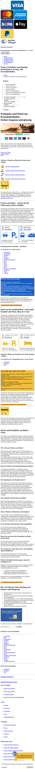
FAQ (2, 155)
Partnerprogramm (8, 731)
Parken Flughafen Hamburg (11, 759)
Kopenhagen (7, 649)
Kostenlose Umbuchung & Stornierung (15, 179)
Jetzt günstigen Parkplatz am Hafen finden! (11, 305)
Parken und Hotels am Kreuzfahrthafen (14, 697)
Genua (5, 256)
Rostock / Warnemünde (10, 268)
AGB (5, 714)
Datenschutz (7, 711)
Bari (5, 637)
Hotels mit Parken (10, 86)
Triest (5, 271)
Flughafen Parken (8, 58)
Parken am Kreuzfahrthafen (13, 94)
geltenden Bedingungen (7, 198)
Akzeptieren (30, 767)
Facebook (6, 734)
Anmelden (19, 626)
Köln (5, 262)
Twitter (6, 736)
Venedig (6, 273)
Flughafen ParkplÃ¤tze (7, 677)
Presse (5, 728)
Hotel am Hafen (5, 154)
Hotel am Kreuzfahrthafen (12, 91)
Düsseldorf (7, 362)
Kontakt (6, 705)
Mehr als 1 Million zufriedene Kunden (15, 174)
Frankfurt (6, 255)
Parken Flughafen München (11, 744)
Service (6, 63)
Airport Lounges (10, 89)
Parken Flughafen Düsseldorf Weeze (13, 750)
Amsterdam (7, 252)
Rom (5, 267)
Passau (5, 265)
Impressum (7, 708)
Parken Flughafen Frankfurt (11, 747)
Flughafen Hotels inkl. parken (9, 682)
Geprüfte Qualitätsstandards (12, 166)
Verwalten (4, 767)
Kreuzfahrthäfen (8, 62)
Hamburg (6, 258)
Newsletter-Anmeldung (10, 725)
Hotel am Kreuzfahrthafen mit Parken (15, 92)
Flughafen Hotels (8, 59)
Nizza (5, 264)
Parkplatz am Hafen (6, 152)
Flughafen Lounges (9, 60)
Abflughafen (7, 97)
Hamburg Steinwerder (9, 259)
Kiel (5, 261)
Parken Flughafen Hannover (11, 756)
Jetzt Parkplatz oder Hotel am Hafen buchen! (11, 582)
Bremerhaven (7, 253)
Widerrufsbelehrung (9, 717)
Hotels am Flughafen (9, 691)
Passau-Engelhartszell (9, 652)
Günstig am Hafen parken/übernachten (15, 170)
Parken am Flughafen (11, 87)
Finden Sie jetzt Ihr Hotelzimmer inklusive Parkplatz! (13, 404)
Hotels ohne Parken (11, 84)
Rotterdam (6, 270)
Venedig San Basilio (9, 661)
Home (5, 56)
